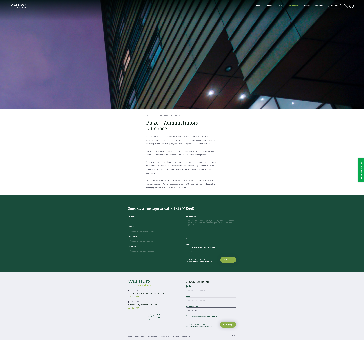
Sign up (229, 325)
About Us (279, 6)
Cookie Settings (186, 336)
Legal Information (139, 336)
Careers (307, 6)
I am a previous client (197, 243)
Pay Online (335, 6)
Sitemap (130, 336)
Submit (229, 260)
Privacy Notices (165, 336)
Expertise (256, 6)
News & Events (293, 6)
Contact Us (319, 6)
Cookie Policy (175, 336)
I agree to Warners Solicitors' (204, 247)
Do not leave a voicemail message (201, 252)
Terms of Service (204, 261)
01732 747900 (133, 308)
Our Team (268, 6)
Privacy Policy (212, 247)
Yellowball (233, 336)
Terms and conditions (153, 336)
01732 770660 (133, 296)
